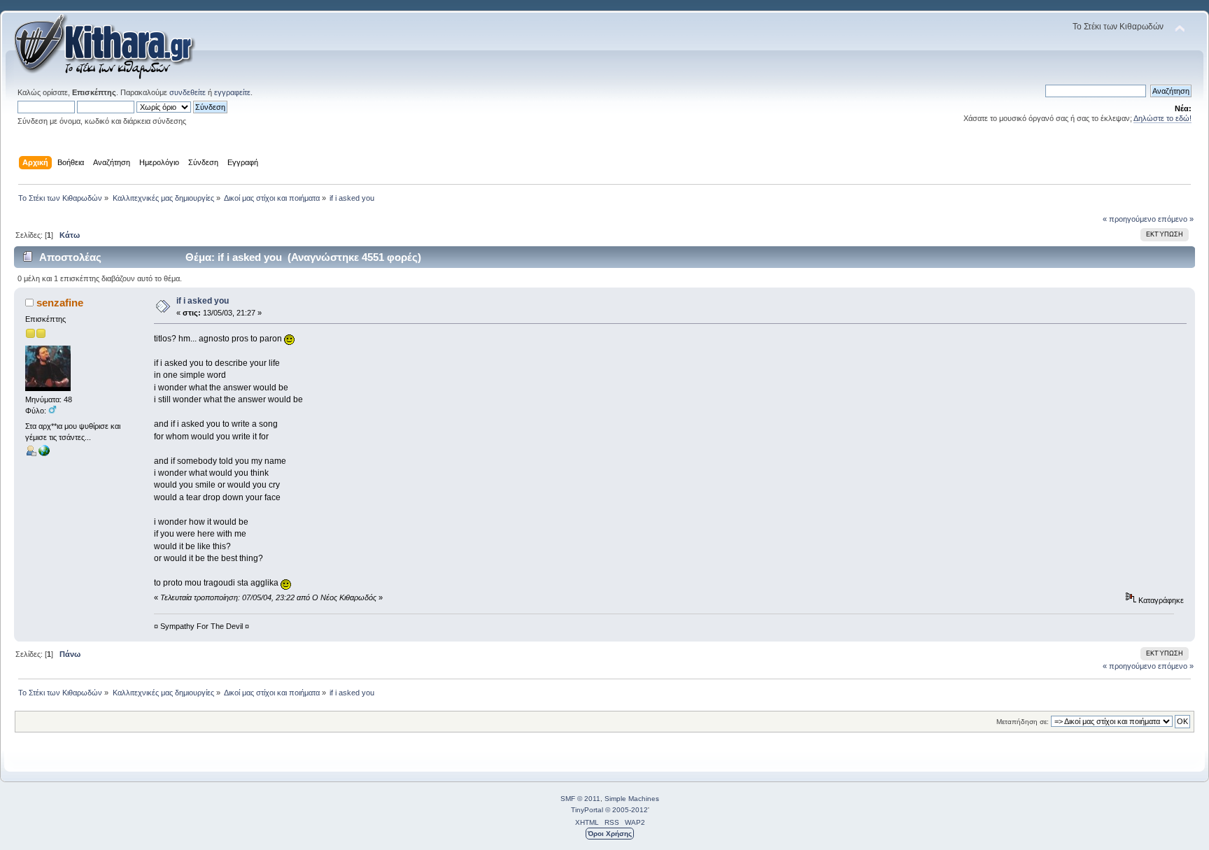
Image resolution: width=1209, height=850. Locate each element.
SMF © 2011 (580, 798)
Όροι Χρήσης (610, 833)
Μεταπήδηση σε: (1022, 721)
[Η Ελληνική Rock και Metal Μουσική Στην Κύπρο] (44, 453)
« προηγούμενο (1129, 219)
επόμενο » (1176, 219)
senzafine (59, 303)
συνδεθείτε (187, 92)
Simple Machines (631, 798)
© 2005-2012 (626, 810)
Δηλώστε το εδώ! (1162, 118)
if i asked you (202, 301)
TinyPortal (587, 810)
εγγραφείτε (232, 92)
